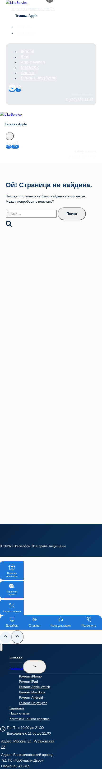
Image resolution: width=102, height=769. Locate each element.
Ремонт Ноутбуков (33, 703)
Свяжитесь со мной (51, 417)
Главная (15, 657)
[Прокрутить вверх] (5, 637)
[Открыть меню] (10, 136)
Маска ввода (21, 379)
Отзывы (25, 26)
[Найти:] (32, 214)
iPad (25, 57)
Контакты (26, 33)
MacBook (30, 67)
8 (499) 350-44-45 (59, 318)
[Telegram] (12, 90)
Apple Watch (33, 62)
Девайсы (16, 668)
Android (28, 72)
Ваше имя (19, 358)
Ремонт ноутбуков (38, 78)
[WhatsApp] (18, 90)
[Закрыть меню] (1, 647)
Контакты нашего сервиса (29, 719)
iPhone (27, 51)
